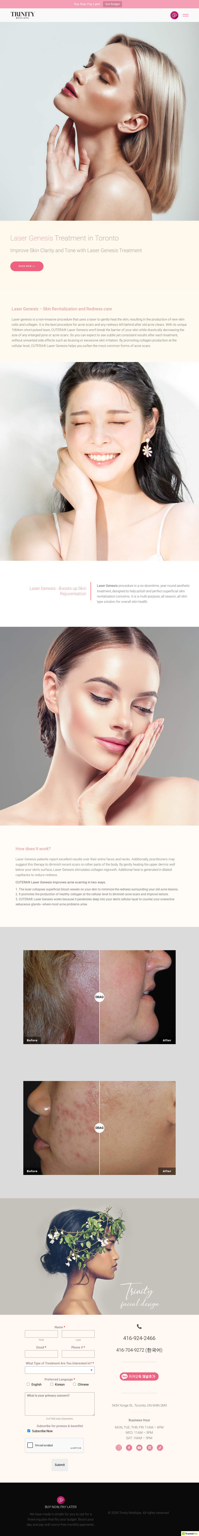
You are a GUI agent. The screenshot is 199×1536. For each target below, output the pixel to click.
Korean (60, 1384)
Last (78, 1339)
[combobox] (60, 1370)
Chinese (83, 1384)
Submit (60, 1465)
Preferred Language (60, 1379)
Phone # (78, 1347)
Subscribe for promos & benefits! (60, 1426)
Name (60, 1327)
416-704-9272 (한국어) (139, 1350)
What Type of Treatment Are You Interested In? (60, 1363)
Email (41, 1347)
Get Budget (112, 4)
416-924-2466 (139, 1338)
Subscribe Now (42, 1431)
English (36, 1384)
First (41, 1339)
